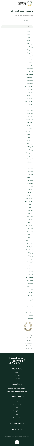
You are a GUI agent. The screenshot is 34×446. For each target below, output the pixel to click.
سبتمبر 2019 (29, 162)
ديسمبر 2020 (29, 119)
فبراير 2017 (30, 235)
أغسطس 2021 (29, 101)
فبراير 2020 (30, 147)
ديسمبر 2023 (29, 74)
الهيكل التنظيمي (28, 346)
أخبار (32, 300)
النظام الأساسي (29, 343)
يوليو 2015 (30, 253)
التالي (4, 21)
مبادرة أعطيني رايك (28, 312)
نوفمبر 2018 (30, 192)
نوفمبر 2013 (30, 280)
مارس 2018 (30, 216)
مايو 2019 (30, 174)
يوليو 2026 (30, 32)
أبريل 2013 (30, 286)
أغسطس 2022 (29, 86)
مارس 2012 (30, 295)
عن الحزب (30, 335)
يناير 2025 (30, 71)
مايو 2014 (30, 271)
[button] (2, 3)
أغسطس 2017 (29, 226)
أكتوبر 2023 (30, 77)
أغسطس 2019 (29, 165)
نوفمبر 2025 (29, 53)
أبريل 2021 (30, 107)
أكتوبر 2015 (30, 247)
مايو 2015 (30, 259)
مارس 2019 (30, 180)
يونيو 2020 (30, 135)
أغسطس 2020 (29, 132)
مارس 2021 (30, 110)
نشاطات (30, 318)
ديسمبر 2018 (29, 189)
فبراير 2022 (30, 89)
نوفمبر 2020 (29, 122)
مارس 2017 (30, 232)
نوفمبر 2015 (30, 244)
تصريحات (30, 309)
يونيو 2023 (30, 83)
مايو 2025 (30, 59)
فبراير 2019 (30, 183)
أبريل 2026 (30, 41)
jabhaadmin (28, 15)
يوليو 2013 (30, 283)
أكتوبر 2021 (30, 95)
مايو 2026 (30, 38)
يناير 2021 (30, 116)
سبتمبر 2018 (29, 198)
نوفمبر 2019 (30, 156)
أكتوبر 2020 (30, 126)
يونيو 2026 (30, 35)
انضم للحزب (30, 340)
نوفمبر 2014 (30, 268)
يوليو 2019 (30, 168)
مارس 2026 (30, 44)
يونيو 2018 (30, 207)
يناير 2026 (30, 47)
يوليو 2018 (30, 204)
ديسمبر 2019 (29, 153)
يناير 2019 (30, 186)
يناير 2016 (30, 238)
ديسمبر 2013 (29, 277)
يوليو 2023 (30, 80)
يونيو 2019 (30, 171)
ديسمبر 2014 (29, 265)
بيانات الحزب (29, 306)
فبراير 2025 (30, 68)
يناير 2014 (30, 274)
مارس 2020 (30, 144)
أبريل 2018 (30, 213)
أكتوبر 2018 (30, 195)
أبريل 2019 (30, 177)
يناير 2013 (30, 289)
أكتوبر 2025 (30, 56)
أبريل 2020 (30, 141)
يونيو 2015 (30, 256)
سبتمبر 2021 (29, 98)
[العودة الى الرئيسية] (25, 3)
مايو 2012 (30, 292)
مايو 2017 (30, 229)
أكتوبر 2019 (30, 159)
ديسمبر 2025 (29, 50)
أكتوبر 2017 (30, 222)
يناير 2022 (30, 92)
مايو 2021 (30, 104)
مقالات (31, 315)
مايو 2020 (30, 138)
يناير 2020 (30, 150)
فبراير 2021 (30, 113)
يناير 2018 (30, 219)
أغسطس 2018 (29, 201)
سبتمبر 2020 (29, 129)
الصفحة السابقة (27, 21)
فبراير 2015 (30, 262)
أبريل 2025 (30, 62)
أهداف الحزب (29, 338)
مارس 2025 (30, 65)
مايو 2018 (30, 210)
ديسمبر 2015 (29, 241)
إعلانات (31, 303)
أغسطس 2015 (29, 250)
